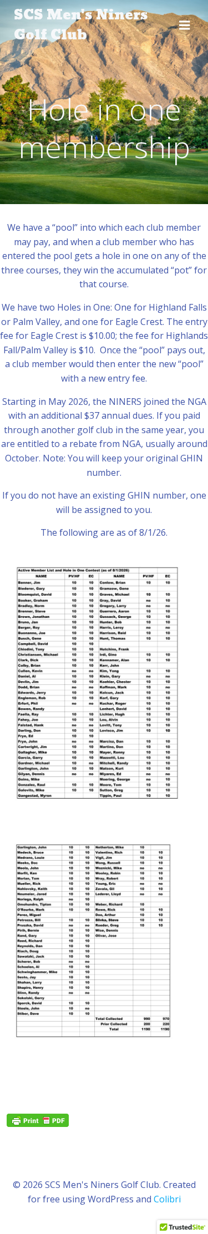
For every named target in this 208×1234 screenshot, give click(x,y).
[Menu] (184, 25)
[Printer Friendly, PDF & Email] (38, 1120)
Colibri (167, 1199)
